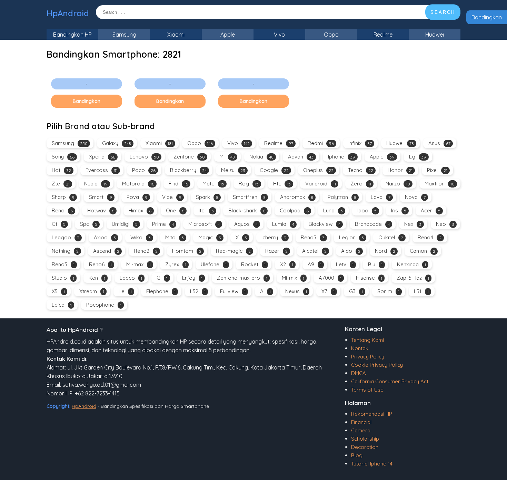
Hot (61, 170)
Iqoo (367, 210)
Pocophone (103, 304)
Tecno (360, 170)
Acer (430, 210)
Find (178, 183)
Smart (100, 197)
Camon (422, 251)
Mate (213, 183)
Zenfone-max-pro (242, 278)
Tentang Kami (367, 340)
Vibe (171, 197)
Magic (209, 237)
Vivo (279, 34)
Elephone (161, 291)
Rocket (253, 264)
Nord (385, 251)
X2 (286, 264)
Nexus (296, 291)
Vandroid (320, 183)
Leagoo (65, 237)
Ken (97, 278)
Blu (375, 264)
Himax (140, 210)
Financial (361, 422)
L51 (421, 291)
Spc (88, 224)
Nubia (96, 183)
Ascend (106, 251)
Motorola (138, 183)
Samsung (124, 34)
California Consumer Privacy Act (389, 381)
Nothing (65, 251)
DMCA (358, 373)
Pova (137, 197)
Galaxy (116, 143)
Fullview (233, 291)
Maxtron (440, 183)
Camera (360, 430)
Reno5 (313, 237)
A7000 (330, 278)
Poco (144, 170)
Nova (415, 197)
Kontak (359, 348)
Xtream (91, 291)
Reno (62, 210)
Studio (63, 278)
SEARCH (442, 12)
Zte (61, 183)
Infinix (360, 143)
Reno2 (146, 251)
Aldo (350, 251)
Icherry (273, 237)
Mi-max (138, 264)
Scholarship (365, 438)
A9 (314, 264)
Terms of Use (367, 389)
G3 (356, 291)
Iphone (341, 156)
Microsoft (204, 224)
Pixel (437, 170)
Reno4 (429, 237)
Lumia (283, 224)
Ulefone (214, 264)
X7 (328, 291)
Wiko (140, 237)
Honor (400, 170)
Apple (227, 34)
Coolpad (294, 210)
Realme (383, 34)
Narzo (398, 183)
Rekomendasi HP (371, 414)
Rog (249, 183)
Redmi (321, 143)
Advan (301, 156)
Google (274, 170)
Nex (412, 224)
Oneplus (318, 170)
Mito (174, 237)
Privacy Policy (367, 356)
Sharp (63, 197)
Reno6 (100, 264)
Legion (351, 237)
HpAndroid (68, 13)
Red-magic (233, 251)
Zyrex (175, 264)
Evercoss (102, 170)
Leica (62, 304)
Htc (282, 183)
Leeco (131, 278)
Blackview (324, 224)
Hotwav (100, 210)
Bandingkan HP (72, 34)
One (175, 210)
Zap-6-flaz (413, 278)
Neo (445, 224)
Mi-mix (293, 278)
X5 (58, 291)
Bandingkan (486, 17)
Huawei (434, 34)
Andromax (296, 197)
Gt (59, 224)
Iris (398, 210)
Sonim (388, 291)
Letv (345, 264)
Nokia (261, 156)
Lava (380, 197)
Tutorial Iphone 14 (371, 463)
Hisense (369, 278)
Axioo (105, 237)
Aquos (246, 224)
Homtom (186, 251)
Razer (276, 251)
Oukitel (390, 237)
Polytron (342, 197)
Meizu (233, 170)
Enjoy (192, 278)
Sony (63, 156)
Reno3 (63, 264)
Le (125, 291)
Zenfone (189, 156)
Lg (417, 156)
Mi (227, 156)
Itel (206, 210)
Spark (207, 197)
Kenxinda (411, 264)
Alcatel (314, 251)
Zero (360, 183)
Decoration (364, 447)
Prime (163, 224)
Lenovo (144, 156)
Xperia (102, 156)
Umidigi (125, 224)
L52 (198, 291)
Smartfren (249, 197)
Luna (333, 210)
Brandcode (372, 224)
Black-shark (246, 210)
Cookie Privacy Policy (377, 365)
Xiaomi (176, 34)
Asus (439, 143)
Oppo (331, 34)
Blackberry (188, 170)
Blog (356, 455)
